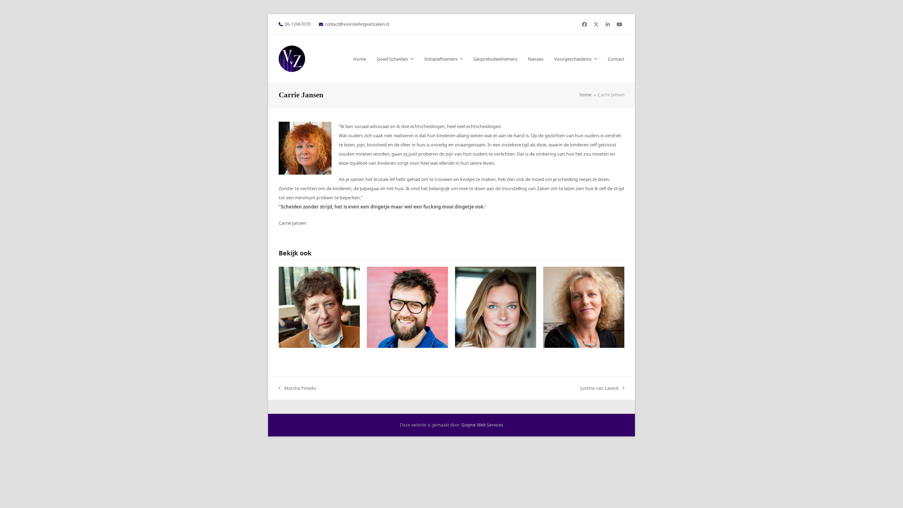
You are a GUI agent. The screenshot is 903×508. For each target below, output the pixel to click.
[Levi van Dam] (407, 306)
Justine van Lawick (599, 389)
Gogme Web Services (482, 425)
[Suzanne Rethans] (495, 306)
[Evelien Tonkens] (583, 306)
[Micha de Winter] (319, 306)
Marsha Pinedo (297, 389)
